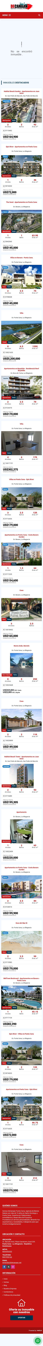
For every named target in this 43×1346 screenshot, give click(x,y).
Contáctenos (8, 1292)
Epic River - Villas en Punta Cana (21, 1034)
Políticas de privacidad (12, 1295)
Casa (21, 590)
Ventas (6, 1282)
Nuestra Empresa (10, 1289)
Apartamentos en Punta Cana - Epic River (21, 1089)
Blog (5, 1285)
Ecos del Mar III (21, 923)
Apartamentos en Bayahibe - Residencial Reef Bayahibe (21, 370)
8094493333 (7, 1252)
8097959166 (7, 1257)
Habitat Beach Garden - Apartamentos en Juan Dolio (21, 92)
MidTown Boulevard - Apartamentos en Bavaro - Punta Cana (21, 979)
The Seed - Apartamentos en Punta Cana (21, 202)
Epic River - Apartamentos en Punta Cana (21, 147)
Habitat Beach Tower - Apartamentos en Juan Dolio (21, 758)
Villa (21, 313)
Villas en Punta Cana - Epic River (21, 479)
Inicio (6, 1279)
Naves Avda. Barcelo (21, 646)
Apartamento (21, 812)
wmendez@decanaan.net (11, 1263)
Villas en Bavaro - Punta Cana (21, 258)
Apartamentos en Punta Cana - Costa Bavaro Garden (21, 536)
